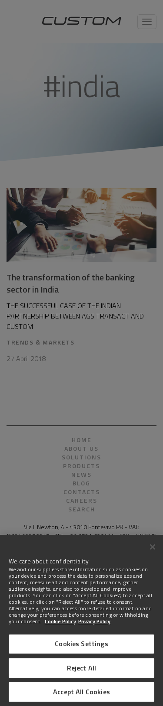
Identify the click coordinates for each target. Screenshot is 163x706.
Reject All (81, 668)
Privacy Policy (94, 621)
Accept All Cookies (81, 691)
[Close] (152, 546)
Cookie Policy (60, 621)
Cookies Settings (81, 643)
